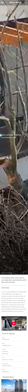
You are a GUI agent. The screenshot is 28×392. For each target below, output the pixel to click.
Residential (9, 273)
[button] (2, 2)
